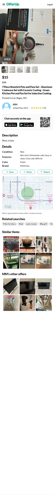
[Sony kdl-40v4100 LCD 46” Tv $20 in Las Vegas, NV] (44, 286)
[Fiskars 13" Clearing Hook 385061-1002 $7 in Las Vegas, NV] (28, 303)
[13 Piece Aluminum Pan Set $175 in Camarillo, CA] (28, 261)
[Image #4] (27, 69)
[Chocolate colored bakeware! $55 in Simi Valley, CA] (44, 244)
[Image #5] (35, 69)
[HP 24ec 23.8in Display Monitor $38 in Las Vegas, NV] (11, 286)
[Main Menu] (3, 4)
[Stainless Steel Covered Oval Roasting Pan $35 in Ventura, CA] (28, 244)
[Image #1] (5, 69)
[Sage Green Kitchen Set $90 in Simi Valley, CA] (11, 261)
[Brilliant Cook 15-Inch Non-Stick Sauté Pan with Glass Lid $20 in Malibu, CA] (11, 244)
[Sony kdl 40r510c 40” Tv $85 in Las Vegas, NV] (28, 286)
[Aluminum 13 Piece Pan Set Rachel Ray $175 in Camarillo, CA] (44, 261)
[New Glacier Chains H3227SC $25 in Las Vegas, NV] (44, 303)
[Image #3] (20, 69)
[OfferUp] (12, 4)
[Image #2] (12, 69)
